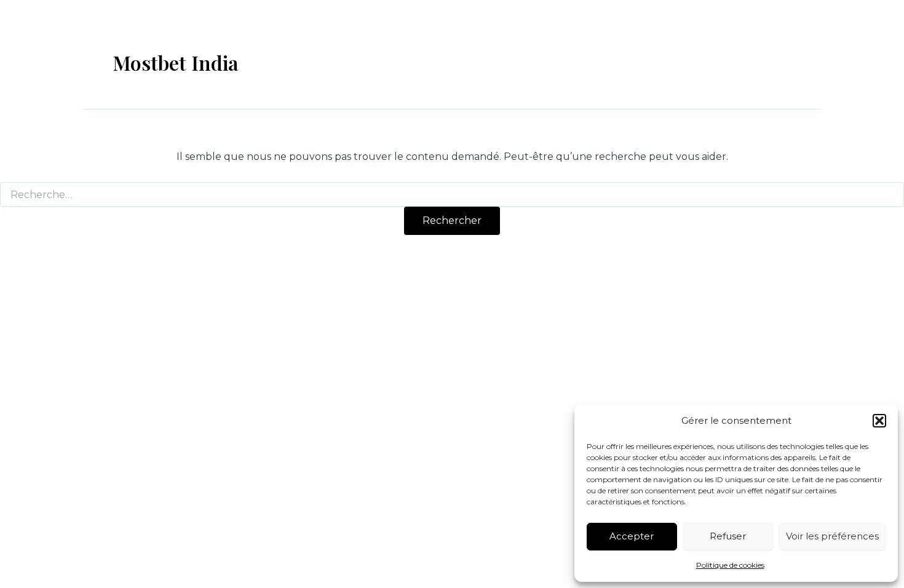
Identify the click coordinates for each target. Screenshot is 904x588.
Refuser (728, 536)
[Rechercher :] (452, 195)
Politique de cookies (730, 565)
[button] (879, 421)
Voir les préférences (832, 536)
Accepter (631, 536)
